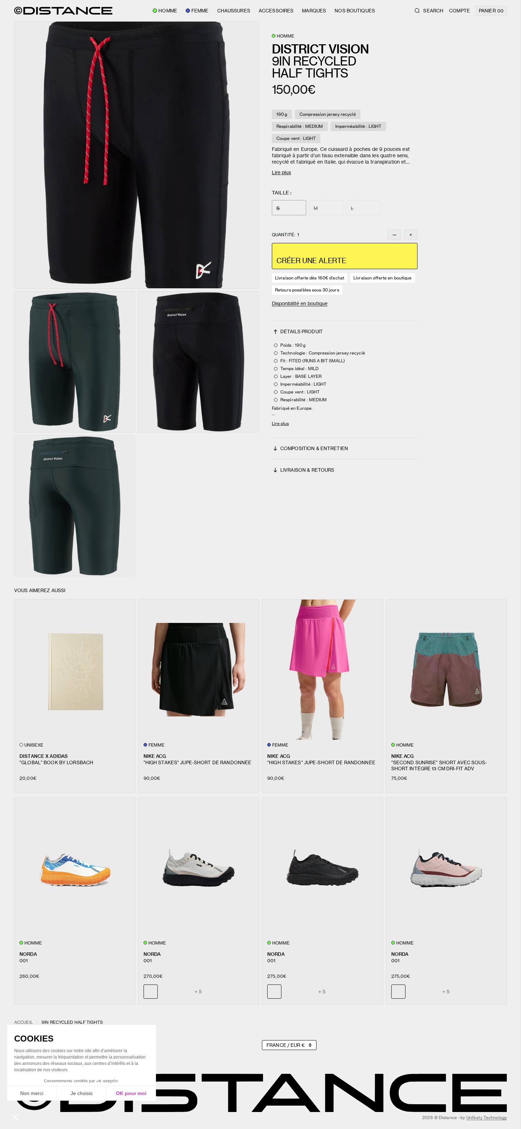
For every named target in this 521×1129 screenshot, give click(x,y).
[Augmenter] (411, 234)
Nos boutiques (355, 10)
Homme (167, 10)
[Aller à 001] (75, 868)
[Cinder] (291, 992)
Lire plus (281, 172)
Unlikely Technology (486, 1117)
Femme (200, 10)
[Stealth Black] (167, 992)
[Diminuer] (394, 234)
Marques (314, 10)
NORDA (28, 954)
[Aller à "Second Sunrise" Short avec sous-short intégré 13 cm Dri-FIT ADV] (446, 670)
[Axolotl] (183, 992)
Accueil (23, 1022)
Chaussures (233, 10)
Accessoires (276, 10)
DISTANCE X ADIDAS (43, 756)
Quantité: (285, 234)
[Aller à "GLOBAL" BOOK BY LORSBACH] (75, 670)
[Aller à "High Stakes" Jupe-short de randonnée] (199, 670)
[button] (137, 155)
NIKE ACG (155, 756)
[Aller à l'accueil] (63, 11)
